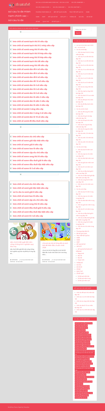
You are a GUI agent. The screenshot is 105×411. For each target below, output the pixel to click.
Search (78, 33)
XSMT (43, 16)
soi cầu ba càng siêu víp (80, 374)
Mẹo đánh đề (86, 366)
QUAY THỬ (46, 21)
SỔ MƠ (38, 21)
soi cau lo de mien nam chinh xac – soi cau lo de (19, 16)
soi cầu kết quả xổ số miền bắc (82, 386)
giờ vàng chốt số (79, 356)
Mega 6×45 (81, 253)
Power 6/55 (81, 260)
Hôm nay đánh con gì (89, 356)
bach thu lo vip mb (79, 323)
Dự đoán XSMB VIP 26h (88, 346)
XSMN (37, 16)
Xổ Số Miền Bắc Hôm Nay (81, 397)
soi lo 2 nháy (89, 393)
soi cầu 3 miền (86, 372)
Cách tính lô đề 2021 (86, 334)
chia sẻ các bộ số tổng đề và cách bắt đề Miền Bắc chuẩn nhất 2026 (55, 245)
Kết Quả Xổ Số (88, 361)
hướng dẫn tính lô (79, 361)
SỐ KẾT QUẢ (55, 21)
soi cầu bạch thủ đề (89, 377)
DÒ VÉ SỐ (89, 16)
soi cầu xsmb (84, 390)
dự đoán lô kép (86, 344)
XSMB (87, 12)
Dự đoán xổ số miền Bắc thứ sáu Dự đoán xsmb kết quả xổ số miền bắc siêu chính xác (84, 352)
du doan (88, 341)
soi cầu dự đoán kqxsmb (80, 379)
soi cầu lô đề (86, 388)
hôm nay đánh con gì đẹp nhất (82, 359)
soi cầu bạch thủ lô (79, 377)
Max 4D (80, 258)
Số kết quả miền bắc (83, 276)
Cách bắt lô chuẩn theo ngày (81, 332)
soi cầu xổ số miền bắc (80, 393)
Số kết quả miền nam (84, 280)
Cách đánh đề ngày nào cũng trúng (83, 339)
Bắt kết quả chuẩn (60, 12)
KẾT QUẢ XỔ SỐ (52, 16)
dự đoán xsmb (78, 346)
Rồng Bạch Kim (78, 372)
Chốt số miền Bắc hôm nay (81, 328)
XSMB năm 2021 (84, 395)
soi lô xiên (77, 395)
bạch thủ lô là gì (88, 323)
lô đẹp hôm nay (78, 366)
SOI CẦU (81, 16)
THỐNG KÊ (73, 16)
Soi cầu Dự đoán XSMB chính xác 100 (83, 381)
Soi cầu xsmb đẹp (77, 2)
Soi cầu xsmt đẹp (74, 7)
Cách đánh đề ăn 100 (80, 341)
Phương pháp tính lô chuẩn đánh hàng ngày (84, 369)
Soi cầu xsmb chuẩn (42, 7)
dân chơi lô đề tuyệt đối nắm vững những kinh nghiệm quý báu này (22, 244)
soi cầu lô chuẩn (78, 388)
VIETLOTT (63, 16)
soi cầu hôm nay (79, 384)
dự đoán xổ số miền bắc (80, 348)
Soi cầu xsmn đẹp (59, 7)
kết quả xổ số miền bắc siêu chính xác (83, 363)
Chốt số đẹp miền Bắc (80, 330)
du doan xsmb (78, 344)
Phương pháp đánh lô (43, 12)
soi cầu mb (77, 390)
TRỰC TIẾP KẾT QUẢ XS (76, 12)
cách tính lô (77, 334)
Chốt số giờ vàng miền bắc (81, 325)
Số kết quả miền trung (84, 278)
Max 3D (80, 255)
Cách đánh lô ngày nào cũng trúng (83, 337)
